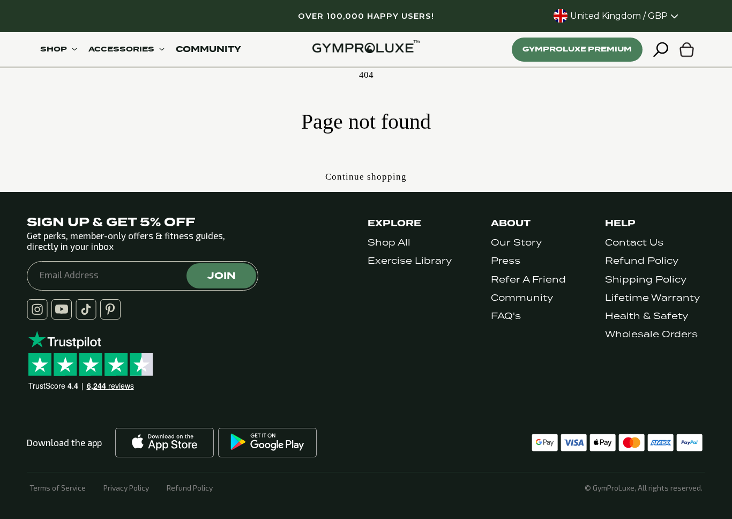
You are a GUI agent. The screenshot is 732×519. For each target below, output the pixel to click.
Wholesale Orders (651, 334)
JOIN (221, 276)
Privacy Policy (126, 488)
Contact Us (634, 243)
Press (505, 261)
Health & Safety (646, 316)
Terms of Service (57, 488)
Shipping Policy (645, 280)
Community (522, 298)
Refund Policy (641, 261)
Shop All (389, 243)
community (208, 49)
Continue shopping (366, 177)
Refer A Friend (528, 280)
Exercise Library (410, 261)
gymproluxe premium (577, 49)
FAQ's (506, 316)
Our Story (516, 243)
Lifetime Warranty (652, 298)
